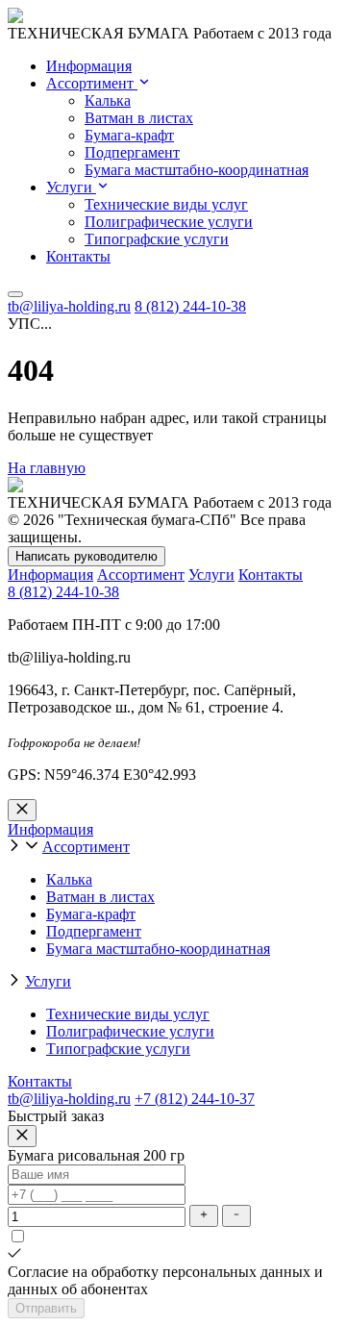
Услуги (71, 187)
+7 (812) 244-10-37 (195, 1098)
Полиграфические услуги (169, 221)
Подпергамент (132, 152)
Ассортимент (91, 83)
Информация (89, 66)
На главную (47, 468)
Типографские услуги (157, 239)
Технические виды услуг (166, 204)
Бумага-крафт (129, 135)
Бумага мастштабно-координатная (197, 170)
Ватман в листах (139, 118)
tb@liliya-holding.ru (69, 306)
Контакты (78, 256)
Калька (108, 100)
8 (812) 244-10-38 (190, 306)
